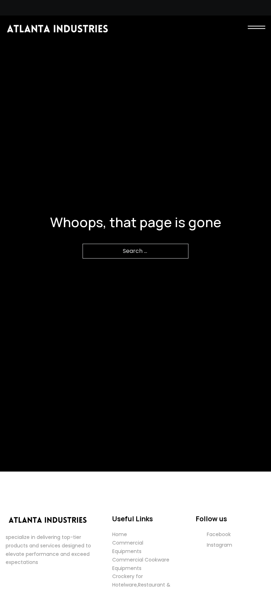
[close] (256, 28)
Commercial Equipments (127, 547)
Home (119, 534)
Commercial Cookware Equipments (140, 564)
